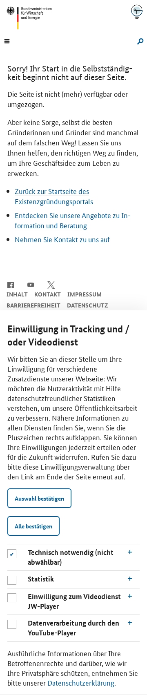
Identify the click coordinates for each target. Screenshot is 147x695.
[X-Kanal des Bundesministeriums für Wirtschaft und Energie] (51, 284)
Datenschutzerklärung (80, 682)
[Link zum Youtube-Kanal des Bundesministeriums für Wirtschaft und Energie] (31, 284)
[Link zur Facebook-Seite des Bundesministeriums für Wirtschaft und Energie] (10, 284)
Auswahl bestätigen (39, 498)
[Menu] (7, 40)
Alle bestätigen (33, 526)
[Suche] (139, 40)
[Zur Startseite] (137, 11)
